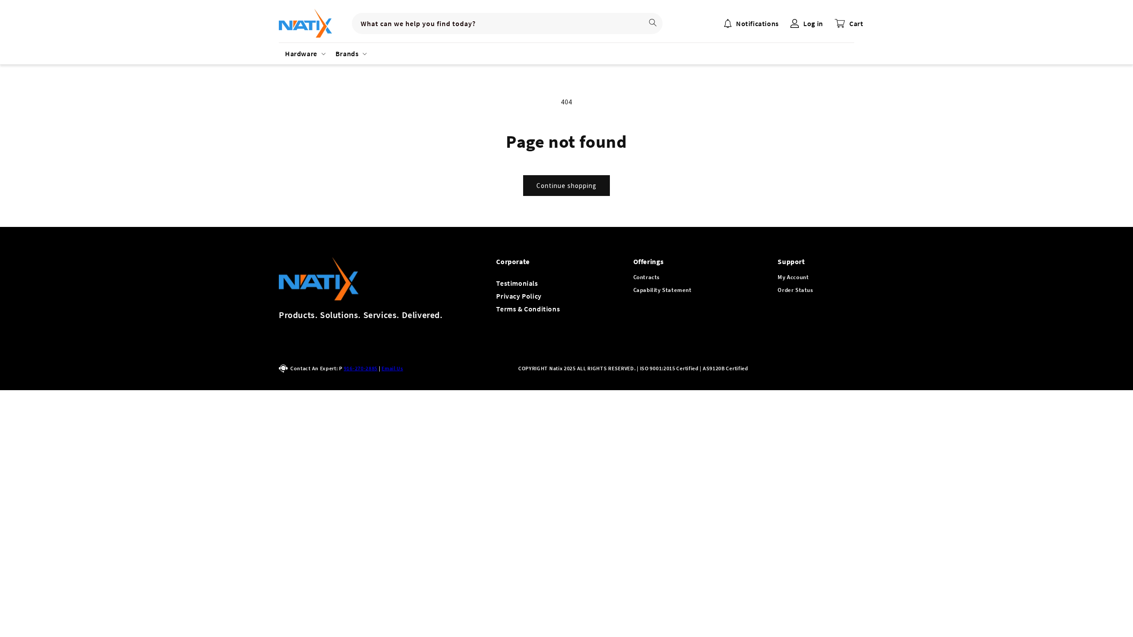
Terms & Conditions (528, 308)
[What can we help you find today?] (653, 22)
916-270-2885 (361, 368)
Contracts (646, 277)
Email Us (392, 368)
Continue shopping (566, 185)
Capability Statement (662, 290)
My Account (793, 277)
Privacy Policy (518, 296)
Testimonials (517, 283)
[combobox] (507, 23)
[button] (304, 53)
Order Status (795, 290)
